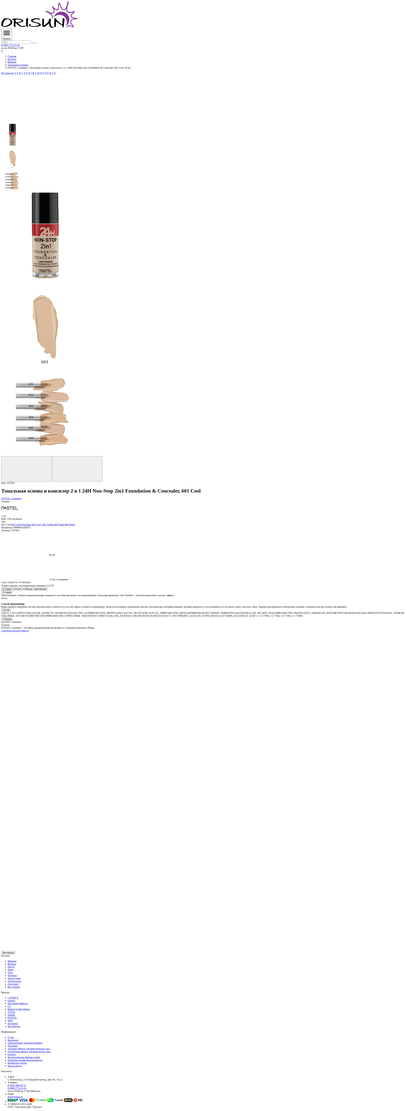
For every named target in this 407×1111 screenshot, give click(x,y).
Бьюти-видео (15, 1066)
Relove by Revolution (19, 1009)
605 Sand (59, 524)
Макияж (12, 62)
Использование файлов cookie (24, 1057)
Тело (10, 972)
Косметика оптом (17, 1063)
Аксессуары (14, 978)
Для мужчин (14, 981)
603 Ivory (37, 524)
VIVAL (11, 1012)
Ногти (11, 966)
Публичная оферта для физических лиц (29, 1051)
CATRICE (13, 997)
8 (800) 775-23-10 (10, 45)
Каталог (12, 59)
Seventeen (13, 1023)
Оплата (12, 1054)
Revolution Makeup (18, 1003)
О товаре (7, 589)
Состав (17, 589)
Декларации (40, 589)
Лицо (11, 969)
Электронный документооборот (25, 1043)
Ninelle (11, 1015)
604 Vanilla (48, 524)
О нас (11, 1037)
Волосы (12, 964)
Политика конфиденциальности (25, 1060)
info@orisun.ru (15, 1096)
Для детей (13, 984)
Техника (12, 975)
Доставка (13, 1045)
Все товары (14, 987)
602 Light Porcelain (21, 524)
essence (11, 1000)
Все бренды (7, 73)
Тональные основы (18, 65)
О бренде (27, 589)
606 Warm (70, 524)
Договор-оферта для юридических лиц (29, 1048)
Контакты (13, 1040)
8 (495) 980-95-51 (17, 1085)
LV (9, 1006)
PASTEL (12, 1017)
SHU (10, 1020)
